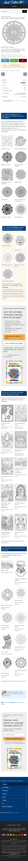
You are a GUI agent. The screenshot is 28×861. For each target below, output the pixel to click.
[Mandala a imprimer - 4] (7, 262)
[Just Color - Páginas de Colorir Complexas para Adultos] (19, 834)
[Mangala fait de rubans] (21, 215)
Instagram (19, 825)
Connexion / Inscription (23, 2)
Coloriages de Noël (8, 572)
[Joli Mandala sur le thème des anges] (21, 623)
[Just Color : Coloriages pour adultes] (13, 2)
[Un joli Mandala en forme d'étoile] (21, 180)
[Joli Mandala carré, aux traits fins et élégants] (7, 146)
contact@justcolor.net (14, 854)
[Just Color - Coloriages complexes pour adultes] (8, 834)
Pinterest (14, 825)
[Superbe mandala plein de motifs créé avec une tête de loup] (20, 248)
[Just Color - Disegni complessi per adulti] (11, 834)
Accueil (3, 16)
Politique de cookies (21, 829)
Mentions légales (12, 829)
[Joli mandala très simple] (7, 279)
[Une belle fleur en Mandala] (7, 243)
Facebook (9, 825)
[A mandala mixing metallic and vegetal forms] (21, 146)
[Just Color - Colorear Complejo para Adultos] (14, 834)
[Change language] (26, 2)
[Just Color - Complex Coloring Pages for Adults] (4, 834)
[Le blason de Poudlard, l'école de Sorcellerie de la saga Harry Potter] (21, 576)
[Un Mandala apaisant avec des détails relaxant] (21, 598)
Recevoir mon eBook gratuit (14, 738)
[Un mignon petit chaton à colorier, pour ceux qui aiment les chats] (7, 649)
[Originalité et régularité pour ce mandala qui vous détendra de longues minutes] (7, 197)
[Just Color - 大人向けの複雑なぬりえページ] (25, 834)
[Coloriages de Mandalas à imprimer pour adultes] (2, 702)
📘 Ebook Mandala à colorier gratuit (10, 812)
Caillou (24, 80)
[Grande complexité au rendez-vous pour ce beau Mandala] (21, 162)
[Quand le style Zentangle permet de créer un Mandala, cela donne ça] (7, 162)
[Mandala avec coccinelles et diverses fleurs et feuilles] (7, 180)
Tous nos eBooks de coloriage (14, 343)
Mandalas (8, 16)
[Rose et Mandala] (7, 671)
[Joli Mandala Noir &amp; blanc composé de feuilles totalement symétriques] (7, 215)
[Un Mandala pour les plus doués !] (21, 197)
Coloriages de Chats (8, 654)
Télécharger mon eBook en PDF (13, 337)
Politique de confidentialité (19, 743)
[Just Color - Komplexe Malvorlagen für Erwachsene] (16, 834)
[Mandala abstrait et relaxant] (7, 623)
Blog (23, 828)
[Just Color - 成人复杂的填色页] (22, 834)
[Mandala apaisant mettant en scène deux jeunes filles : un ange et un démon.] (7, 603)
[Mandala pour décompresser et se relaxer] (20, 262)
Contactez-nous (5, 829)
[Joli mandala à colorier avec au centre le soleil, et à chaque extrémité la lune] (21, 645)
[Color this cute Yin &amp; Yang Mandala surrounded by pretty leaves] (21, 668)
